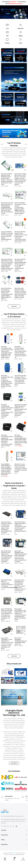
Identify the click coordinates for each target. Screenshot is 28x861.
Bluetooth (21, 28)
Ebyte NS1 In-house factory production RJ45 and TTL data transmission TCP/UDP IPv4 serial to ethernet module (21, 467)
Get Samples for (10, 1)
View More (14, 306)
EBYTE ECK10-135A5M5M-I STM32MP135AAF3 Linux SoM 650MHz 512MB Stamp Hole (21, 641)
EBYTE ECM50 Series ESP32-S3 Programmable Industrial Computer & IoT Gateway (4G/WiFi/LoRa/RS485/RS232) (9, 583)
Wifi (7, 36)
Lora (7, 28)
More (20, 43)
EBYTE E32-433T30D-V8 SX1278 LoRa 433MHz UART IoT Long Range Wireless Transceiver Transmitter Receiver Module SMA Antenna (21, 236)
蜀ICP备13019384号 (19, 854)
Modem (7, 43)
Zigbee (21, 36)
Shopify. (12, 854)
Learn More (14, 763)
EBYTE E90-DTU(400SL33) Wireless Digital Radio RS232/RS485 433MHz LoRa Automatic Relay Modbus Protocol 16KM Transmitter (21, 439)
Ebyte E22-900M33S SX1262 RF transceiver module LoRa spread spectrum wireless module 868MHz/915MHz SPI (7, 235)
